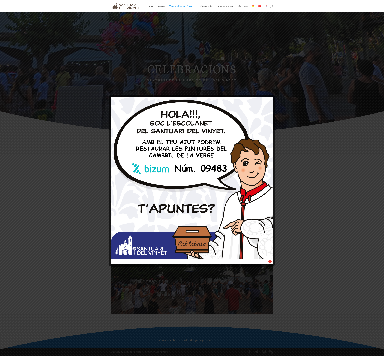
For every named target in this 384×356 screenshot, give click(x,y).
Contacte (243, 6)
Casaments (206, 6)
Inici (151, 6)
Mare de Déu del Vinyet (181, 6)
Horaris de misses (225, 6)
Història (161, 6)
